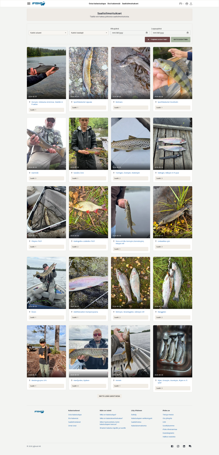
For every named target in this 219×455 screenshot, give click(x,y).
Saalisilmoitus (136, 422)
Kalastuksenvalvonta (138, 426)
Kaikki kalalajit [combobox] (77, 32)
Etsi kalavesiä (73, 418)
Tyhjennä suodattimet (159, 39)
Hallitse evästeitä (169, 437)
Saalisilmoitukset (74, 422)
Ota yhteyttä (167, 418)
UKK (164, 422)
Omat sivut (72, 426)
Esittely (133, 415)
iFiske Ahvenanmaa (170, 429)
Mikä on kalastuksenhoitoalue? (111, 418)
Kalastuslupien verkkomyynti (141, 418)
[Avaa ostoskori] (186, 3)
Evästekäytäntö (168, 433)
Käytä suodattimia (181, 39)
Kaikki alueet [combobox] (35, 32)
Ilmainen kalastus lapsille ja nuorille (113, 428)
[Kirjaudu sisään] (191, 4)
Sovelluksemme (168, 426)
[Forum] (190, 446)
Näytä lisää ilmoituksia (109, 396)
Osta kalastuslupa (75, 415)
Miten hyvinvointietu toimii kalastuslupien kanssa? (109, 423)
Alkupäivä (114, 28)
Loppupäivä (156, 28)
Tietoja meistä (168, 415)
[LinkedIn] (184, 446)
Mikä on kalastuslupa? (108, 415)
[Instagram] (178, 446)
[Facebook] (172, 446)
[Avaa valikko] (29, 3)
